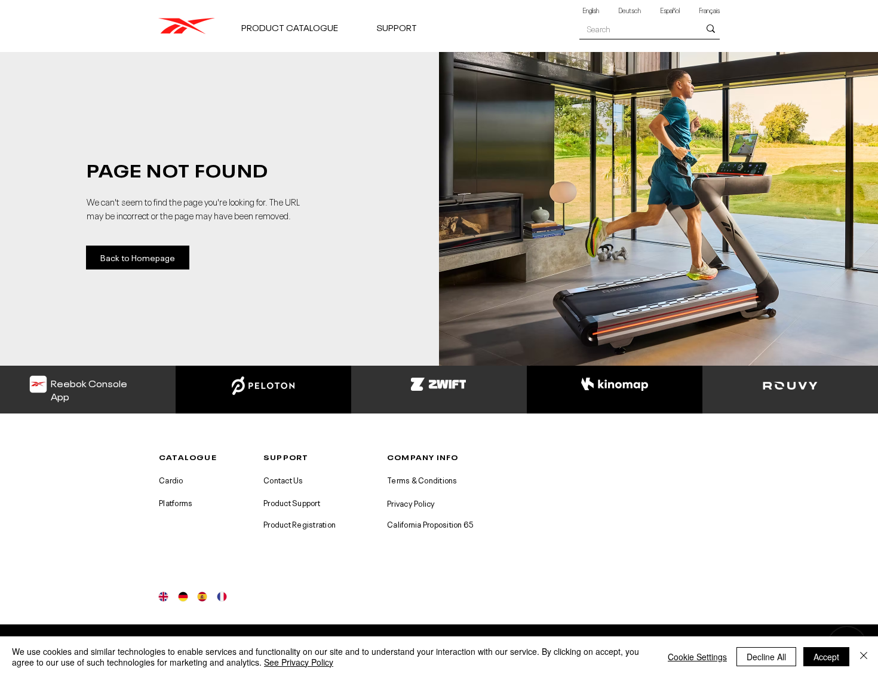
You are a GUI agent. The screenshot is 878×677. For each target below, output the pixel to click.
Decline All (766, 657)
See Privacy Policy (298, 662)
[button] (304, 22)
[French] (222, 596)
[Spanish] (202, 596)
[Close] (863, 656)
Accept (826, 657)
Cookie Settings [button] (697, 657)
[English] (163, 596)
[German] (183, 596)
